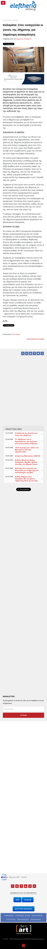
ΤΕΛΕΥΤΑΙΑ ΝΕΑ (13, 429)
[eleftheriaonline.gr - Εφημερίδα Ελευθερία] (23, 6)
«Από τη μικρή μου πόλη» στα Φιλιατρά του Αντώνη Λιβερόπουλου (27, 450)
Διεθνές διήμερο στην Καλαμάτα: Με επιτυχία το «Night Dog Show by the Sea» (26, 479)
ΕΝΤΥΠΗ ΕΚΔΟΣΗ (23, 908)
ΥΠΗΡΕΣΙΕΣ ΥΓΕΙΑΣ (22, 916)
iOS (17, 899)
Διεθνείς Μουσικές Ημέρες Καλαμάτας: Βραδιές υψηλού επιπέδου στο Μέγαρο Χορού (26, 462)
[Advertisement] (23, 555)
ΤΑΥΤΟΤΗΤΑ (11, 919)
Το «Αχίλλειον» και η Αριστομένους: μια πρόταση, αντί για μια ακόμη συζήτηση (26, 441)
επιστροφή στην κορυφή (35, 339)
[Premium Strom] (23, 79)
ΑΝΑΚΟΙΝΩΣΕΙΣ (23, 919)
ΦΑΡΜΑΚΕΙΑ (9, 916)
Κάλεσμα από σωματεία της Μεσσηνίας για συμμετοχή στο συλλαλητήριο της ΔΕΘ (27, 470)
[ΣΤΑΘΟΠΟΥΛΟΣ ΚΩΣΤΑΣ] (23, 929)
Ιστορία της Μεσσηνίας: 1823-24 (27, 456)
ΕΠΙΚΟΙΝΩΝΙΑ (35, 919)
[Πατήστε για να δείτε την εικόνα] (23, 59)
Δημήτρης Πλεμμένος (23, 39)
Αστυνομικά (16, 334)
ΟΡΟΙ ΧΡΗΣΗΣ (37, 916)
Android (27, 899)
